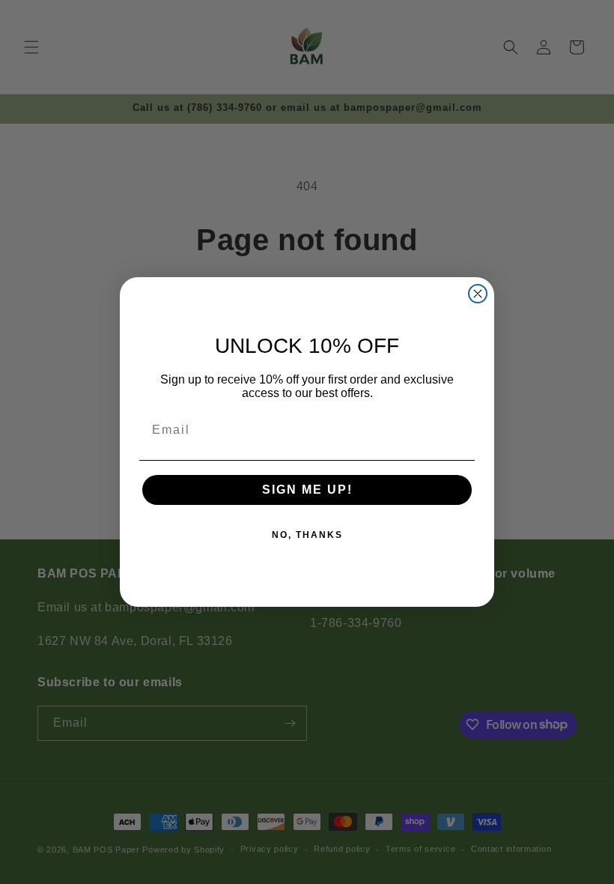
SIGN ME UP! (307, 489)
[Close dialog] (478, 294)
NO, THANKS (307, 535)
